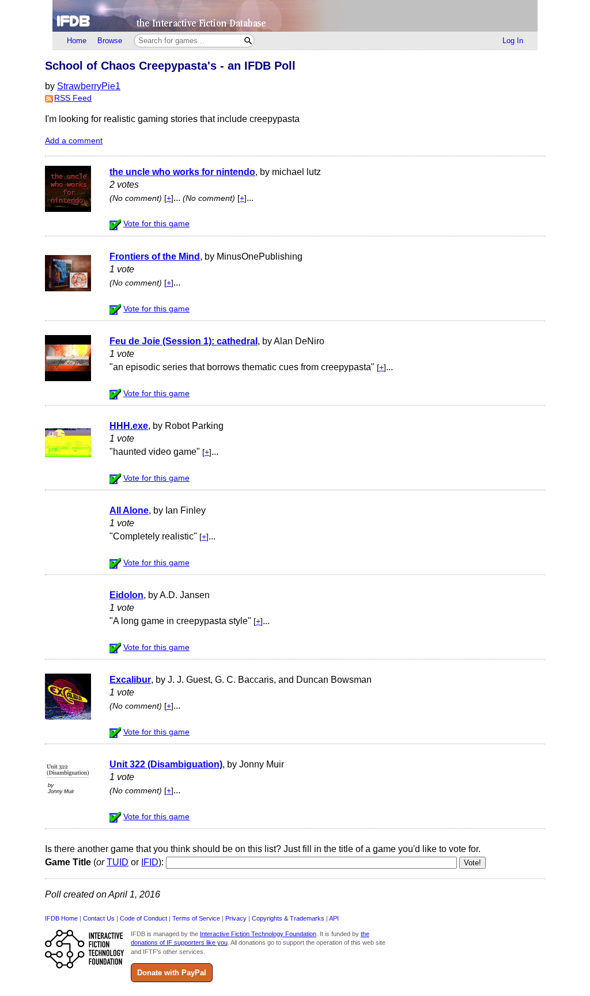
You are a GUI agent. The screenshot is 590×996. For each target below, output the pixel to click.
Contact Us (99, 918)
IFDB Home (61, 918)
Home (76, 40)
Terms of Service (196, 918)
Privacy (236, 918)
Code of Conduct (143, 918)
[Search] (248, 41)
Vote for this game (156, 223)
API (334, 918)
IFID (149, 862)
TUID (117, 862)
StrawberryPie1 (88, 86)
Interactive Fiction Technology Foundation (258, 933)
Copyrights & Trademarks (288, 918)
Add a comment (74, 140)
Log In (512, 40)
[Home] (295, 16)
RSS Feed (73, 98)
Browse (109, 40)
